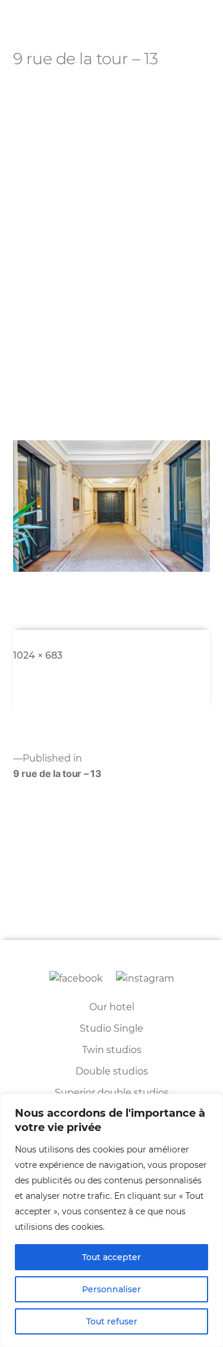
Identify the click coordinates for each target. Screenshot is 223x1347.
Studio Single (111, 1028)
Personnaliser (111, 1289)
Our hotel (111, 1007)
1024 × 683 (37, 655)
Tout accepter (111, 1257)
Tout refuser (111, 1321)
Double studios (112, 1071)
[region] (111, 1220)
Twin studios (112, 1049)
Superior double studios (112, 1092)
